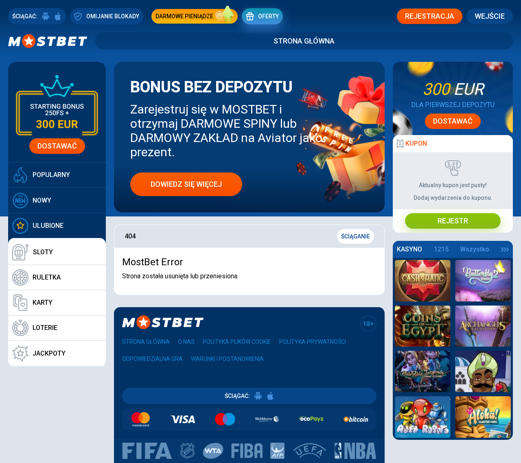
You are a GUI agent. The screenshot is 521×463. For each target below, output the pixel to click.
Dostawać (57, 146)
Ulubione (48, 225)
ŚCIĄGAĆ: (24, 16)
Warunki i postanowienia (227, 359)
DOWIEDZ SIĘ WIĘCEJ (186, 184)
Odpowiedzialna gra (152, 359)
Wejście (490, 16)
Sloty (43, 252)
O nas (186, 342)
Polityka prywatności (312, 342)
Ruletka (47, 277)
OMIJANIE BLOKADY (112, 16)
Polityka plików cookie (237, 342)
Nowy (42, 200)
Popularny (51, 175)
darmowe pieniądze (184, 16)
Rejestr (453, 220)
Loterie (45, 328)
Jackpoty (49, 353)
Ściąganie (355, 236)
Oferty (268, 16)
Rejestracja (429, 16)
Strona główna (304, 41)
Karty (43, 302)
